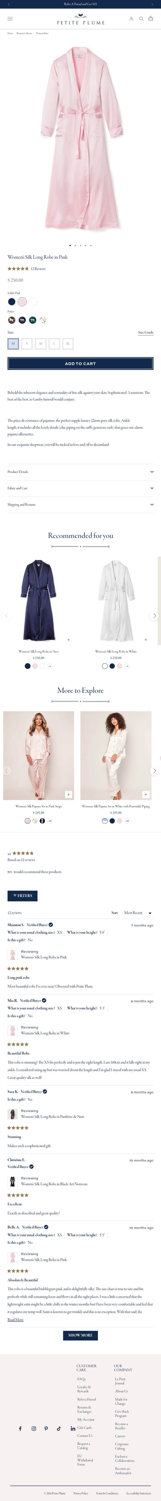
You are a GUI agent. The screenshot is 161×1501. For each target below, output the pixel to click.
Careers (120, 1436)
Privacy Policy (81, 1493)
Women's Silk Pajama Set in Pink (119, 821)
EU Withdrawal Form (85, 1460)
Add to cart (80, 363)
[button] (27, 269)
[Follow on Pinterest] (47, 1428)
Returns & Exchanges (84, 1409)
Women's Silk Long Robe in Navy (39, 652)
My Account (85, 1419)
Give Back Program (122, 1413)
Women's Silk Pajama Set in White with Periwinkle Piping (116, 806)
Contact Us (84, 1435)
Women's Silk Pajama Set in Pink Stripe (39, 806)
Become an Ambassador (123, 1470)
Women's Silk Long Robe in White (42, 666)
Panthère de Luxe (33, 320)
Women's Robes (42, 33)
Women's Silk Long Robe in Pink (35, 666)
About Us (121, 1391)
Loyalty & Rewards (84, 1389)
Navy (12, 302)
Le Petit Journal (120, 1381)
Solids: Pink (14, 293)
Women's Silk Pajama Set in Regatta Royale (35, 821)
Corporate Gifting (122, 1446)
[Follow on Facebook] (22, 1428)
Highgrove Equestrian (12, 320)
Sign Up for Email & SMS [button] (80, 4)
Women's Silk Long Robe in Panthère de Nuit (52, 1117)
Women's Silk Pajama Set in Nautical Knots (42, 821)
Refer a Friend (86, 1399)
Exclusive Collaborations (124, 1458)
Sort (115, 913)
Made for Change (121, 1401)
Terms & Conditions (107, 1493)
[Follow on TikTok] (60, 1428)
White (33, 302)
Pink (22, 302)
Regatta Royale (43, 320)
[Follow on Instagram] (35, 1428)
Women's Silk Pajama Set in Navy (112, 821)
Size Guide (145, 332)
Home (10, 33)
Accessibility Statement (138, 1493)
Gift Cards (84, 1427)
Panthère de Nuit (22, 320)
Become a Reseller (121, 1426)
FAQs (81, 1379)
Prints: (11, 312)
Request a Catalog (83, 1445)
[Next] (154, 616)
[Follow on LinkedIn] (73, 1428)
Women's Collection (24, 33)
